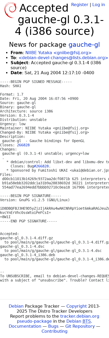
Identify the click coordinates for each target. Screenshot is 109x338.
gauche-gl (84, 44)
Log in (98, 4)
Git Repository (80, 326)
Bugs (53, 326)
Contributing (54, 331)
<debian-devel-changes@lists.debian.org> (63, 57)
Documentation (25, 326)
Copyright (76, 306)
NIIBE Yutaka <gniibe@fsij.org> (58, 52)
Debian (16, 306)
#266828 (41, 166)
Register (79, 4)
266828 (23, 145)
